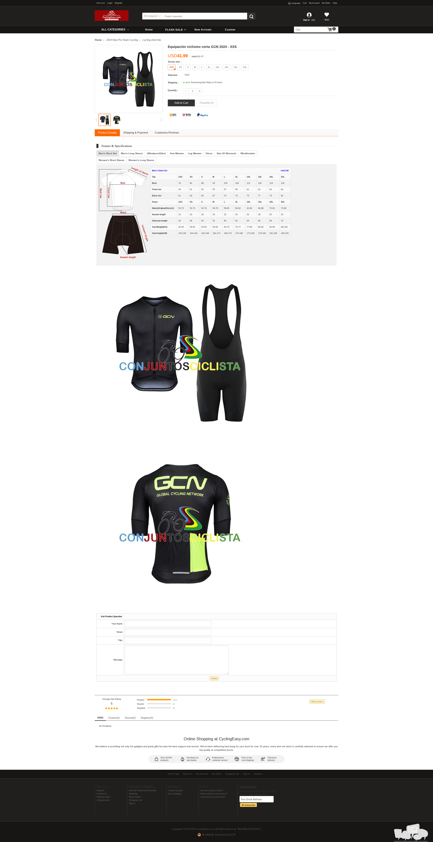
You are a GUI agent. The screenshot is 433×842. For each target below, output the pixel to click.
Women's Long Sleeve (141, 160)
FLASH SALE (174, 29)
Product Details (107, 132)
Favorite (206, 102)
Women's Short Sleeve (111, 160)
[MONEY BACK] (173, 114)
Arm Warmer (177, 153)
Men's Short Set (108, 153)
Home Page (173, 774)
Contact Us (102, 794)
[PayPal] (202, 114)
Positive (114, 717)
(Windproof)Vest (156, 153)
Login (109, 3)
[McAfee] (186, 114)
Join (313, 20)
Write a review (317, 701)
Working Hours (103, 797)
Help (335, 3)
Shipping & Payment (135, 132)
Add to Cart (181, 102)
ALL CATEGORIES (113, 29)
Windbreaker (248, 153)
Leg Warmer (194, 153)
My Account (314, 3)
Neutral (130, 717)
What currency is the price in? (213, 794)
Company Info (103, 800)
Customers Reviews (167, 132)
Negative (147, 717)
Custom (230, 29)
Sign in (306, 20)
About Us (187, 774)
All (100, 717)
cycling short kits (152, 39)
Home (149, 29)
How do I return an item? (211, 790)
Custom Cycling (175, 790)
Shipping (133, 794)
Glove (209, 153)
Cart (305, 3)
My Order (326, 3)
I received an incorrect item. (213, 797)
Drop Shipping (174, 794)
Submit (214, 678)
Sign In (246, 774)
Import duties (135, 797)
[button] (96, 120)
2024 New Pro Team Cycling (122, 39)
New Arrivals (203, 29)
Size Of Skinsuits (226, 153)
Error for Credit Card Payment (142, 790)
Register (118, 3)
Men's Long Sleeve (132, 153)
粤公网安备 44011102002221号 (218, 834)
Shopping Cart (232, 774)
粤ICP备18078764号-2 (249, 829)
